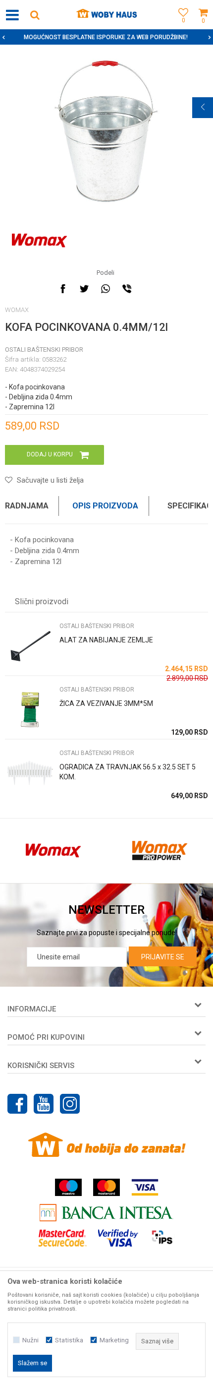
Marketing (114, 1340)
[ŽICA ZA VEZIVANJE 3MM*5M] (29, 709)
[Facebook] (62, 288)
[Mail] (148, 288)
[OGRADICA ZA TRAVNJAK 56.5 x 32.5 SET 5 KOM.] (29, 773)
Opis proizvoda (105, 505)
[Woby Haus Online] (106, 15)
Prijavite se (162, 957)
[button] (35, 14)
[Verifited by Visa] (118, 1238)
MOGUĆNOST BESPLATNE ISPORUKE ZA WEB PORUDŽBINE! (106, 37)
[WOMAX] (39, 240)
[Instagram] (70, 1104)
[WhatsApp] (105, 288)
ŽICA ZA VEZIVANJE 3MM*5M (106, 703)
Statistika (69, 1340)
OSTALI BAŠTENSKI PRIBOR (44, 349)
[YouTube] (43, 1104)
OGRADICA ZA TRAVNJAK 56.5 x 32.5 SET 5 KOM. (127, 772)
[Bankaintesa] (106, 1212)
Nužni (30, 1340)
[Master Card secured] (62, 1238)
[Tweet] (84, 288)
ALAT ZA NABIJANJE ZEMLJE (106, 640)
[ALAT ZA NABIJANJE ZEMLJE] (29, 646)
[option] (106, 37)
